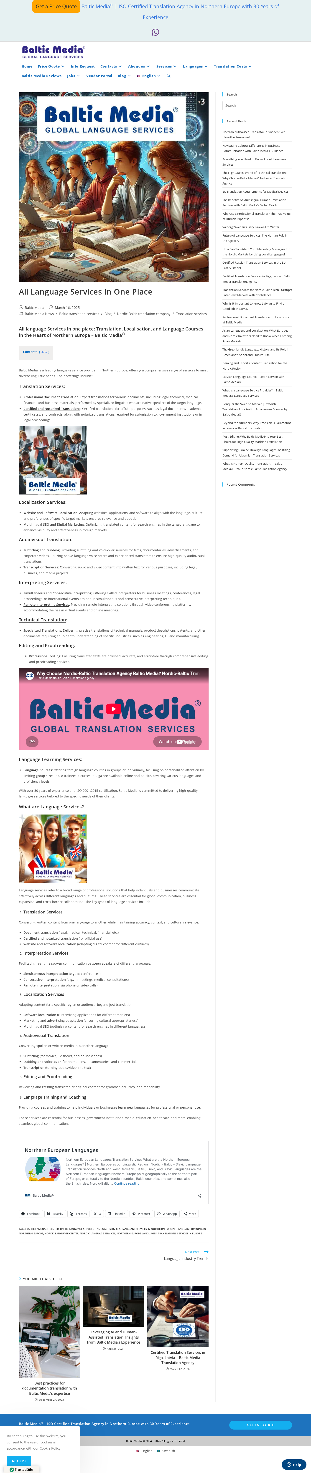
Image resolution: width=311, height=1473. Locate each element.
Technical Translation (42, 620)
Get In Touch (261, 1425)
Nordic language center (62, 1233)
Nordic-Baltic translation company (144, 314)
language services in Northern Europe (148, 1229)
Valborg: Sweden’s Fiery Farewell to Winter (250, 227)
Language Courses (37, 770)
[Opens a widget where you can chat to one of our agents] (293, 1465)
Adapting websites (93, 513)
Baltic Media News (39, 314)
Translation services (191, 314)
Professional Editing (44, 656)
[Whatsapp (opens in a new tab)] (155, 32)
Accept (19, 1461)
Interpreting (82, 593)
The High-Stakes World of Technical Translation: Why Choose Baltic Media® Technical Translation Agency (255, 178)
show (44, 352)
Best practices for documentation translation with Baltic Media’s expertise (49, 1388)
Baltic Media (34, 307)
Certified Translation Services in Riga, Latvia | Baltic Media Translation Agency (178, 1357)
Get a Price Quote (56, 6)
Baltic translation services (79, 314)
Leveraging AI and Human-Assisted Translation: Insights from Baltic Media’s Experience (113, 1337)
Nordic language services (97, 1233)
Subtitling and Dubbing (41, 550)
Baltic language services (77, 1229)
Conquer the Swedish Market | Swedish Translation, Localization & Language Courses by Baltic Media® (255, 409)
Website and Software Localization (50, 513)
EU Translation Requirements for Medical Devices (255, 191)
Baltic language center (42, 1229)
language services (107, 1229)
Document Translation (61, 397)
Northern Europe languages (137, 1233)
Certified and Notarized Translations (51, 408)
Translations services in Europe (180, 1233)
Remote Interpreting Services (46, 604)
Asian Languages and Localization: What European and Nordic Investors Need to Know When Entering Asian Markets (257, 335)
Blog (108, 314)
